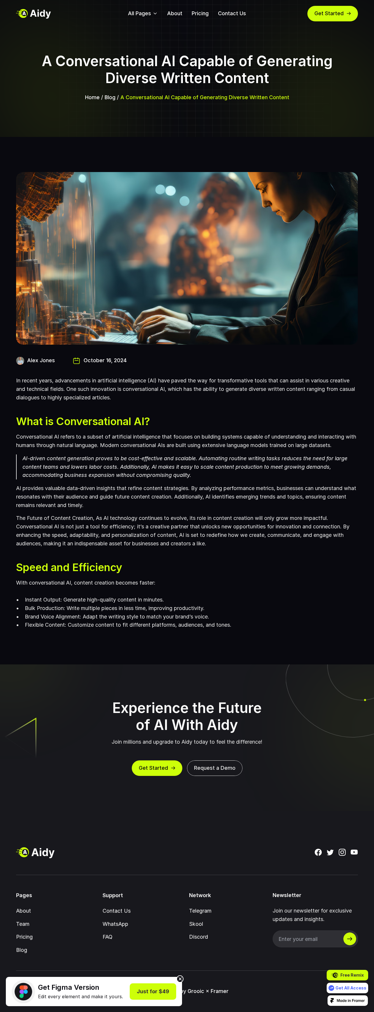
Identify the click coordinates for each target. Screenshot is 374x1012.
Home (92, 97)
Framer (219, 991)
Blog (110, 97)
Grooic (196, 991)
